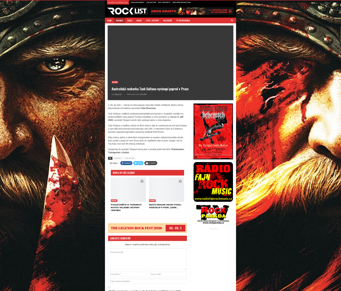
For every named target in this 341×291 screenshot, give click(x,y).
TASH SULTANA (130, 158)
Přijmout (233, 288)
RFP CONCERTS (164, 2)
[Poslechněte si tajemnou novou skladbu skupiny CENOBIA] (128, 190)
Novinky (114, 82)
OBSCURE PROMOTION (181, 2)
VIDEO (129, 20)
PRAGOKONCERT (137, 2)
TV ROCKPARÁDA (183, 20)
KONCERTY (118, 158)
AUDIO (139, 20)
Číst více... (245, 288)
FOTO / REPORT (152, 20)
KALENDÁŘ (167, 20)
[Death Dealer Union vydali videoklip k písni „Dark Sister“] (166, 190)
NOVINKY (119, 20)
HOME (109, 20)
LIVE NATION (151, 2)
